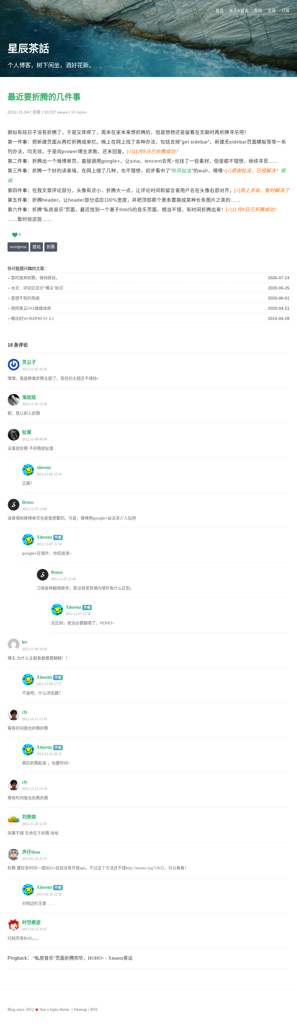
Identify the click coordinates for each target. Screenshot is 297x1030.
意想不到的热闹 (25, 298)
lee (24, 642)
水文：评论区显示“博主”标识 (37, 288)
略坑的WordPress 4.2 (32, 318)
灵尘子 (29, 362)
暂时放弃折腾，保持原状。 (35, 278)
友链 (272, 10)
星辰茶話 (28, 49)
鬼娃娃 (29, 397)
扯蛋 (26, 432)
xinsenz (44, 467)
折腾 (36, 112)
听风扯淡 (182, 170)
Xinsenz (49, 537)
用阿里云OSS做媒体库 (31, 308)
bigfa (54, 1009)
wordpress (18, 247)
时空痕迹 (31, 922)
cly (25, 712)
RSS (93, 1009)
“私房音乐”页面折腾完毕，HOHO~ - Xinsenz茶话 (83, 958)
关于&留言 (239, 10)
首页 (219, 10)
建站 (36, 247)
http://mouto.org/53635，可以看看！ (157, 868)
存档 (258, 10)
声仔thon (31, 852)
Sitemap (80, 1009)
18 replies (79, 112)
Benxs (28, 502)
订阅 (285, 10)
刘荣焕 (29, 816)
